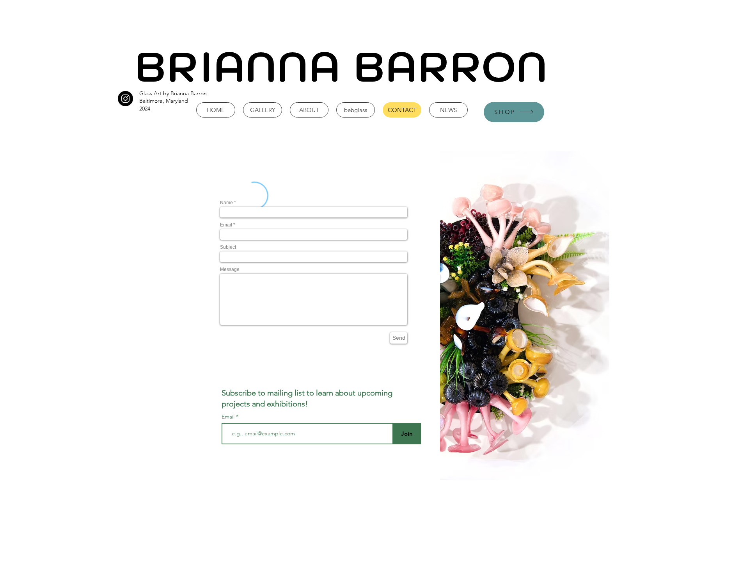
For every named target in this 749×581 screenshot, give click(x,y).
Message (230, 269)
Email (226, 225)
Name (226, 202)
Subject (228, 247)
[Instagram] (125, 98)
